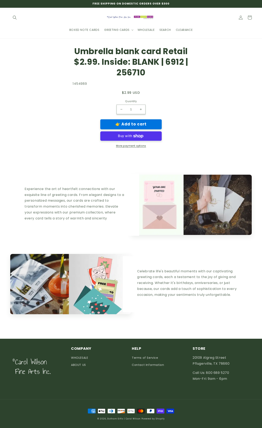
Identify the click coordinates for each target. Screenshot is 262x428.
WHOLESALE (79, 358)
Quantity (131, 101)
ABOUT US (78, 365)
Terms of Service (145, 358)
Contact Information (148, 365)
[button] (14, 17)
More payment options (131, 146)
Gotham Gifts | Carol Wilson (124, 418)
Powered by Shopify (153, 418)
